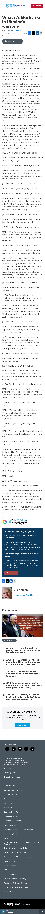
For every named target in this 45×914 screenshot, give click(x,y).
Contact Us (8, 803)
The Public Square (10, 892)
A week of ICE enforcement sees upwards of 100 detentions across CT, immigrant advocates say (23, 662)
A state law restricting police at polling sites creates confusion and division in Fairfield (23, 650)
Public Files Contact (10, 764)
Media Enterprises (10, 794)
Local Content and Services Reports (17, 887)
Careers (7, 799)
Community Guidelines (12, 834)
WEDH (6, 760)
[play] (3, 911)
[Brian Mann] (7, 593)
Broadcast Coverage (11, 861)
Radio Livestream (10, 825)
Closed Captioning (10, 866)
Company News (10, 773)
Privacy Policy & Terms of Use (15, 852)
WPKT (19, 762)
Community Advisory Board (14, 790)
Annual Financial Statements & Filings (18, 857)
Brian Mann (16, 30)
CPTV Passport (9, 838)
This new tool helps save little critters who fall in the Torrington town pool (23, 673)
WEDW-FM (7, 762)
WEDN (11, 760)
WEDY (22, 760)
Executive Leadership (12, 777)
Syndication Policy (10, 874)
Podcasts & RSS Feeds (12, 821)
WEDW (16, 760)
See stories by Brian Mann (24, 595)
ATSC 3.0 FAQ (21, 764)
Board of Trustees (10, 786)
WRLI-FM (25, 762)
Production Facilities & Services (15, 883)
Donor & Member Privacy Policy (16, 848)
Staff (6, 781)
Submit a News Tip (11, 812)
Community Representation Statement (18, 829)
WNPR (14, 762)
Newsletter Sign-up (11, 816)
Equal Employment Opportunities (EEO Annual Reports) (21, 843)
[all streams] (42, 911)
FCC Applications (10, 870)
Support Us (8, 808)
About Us (7, 768)
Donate (38, 6)
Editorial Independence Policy (15, 879)
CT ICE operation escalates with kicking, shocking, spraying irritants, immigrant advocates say (24, 685)
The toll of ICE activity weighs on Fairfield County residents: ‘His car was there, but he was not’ (23, 697)
